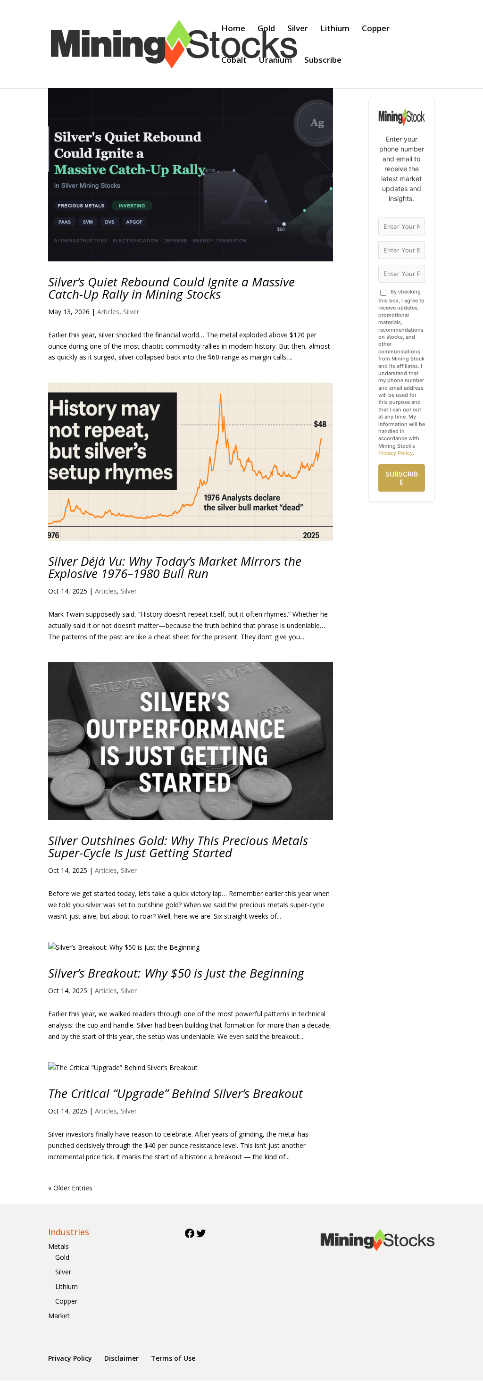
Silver (297, 29)
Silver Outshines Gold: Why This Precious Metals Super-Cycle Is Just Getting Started (178, 846)
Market (59, 1315)
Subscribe (322, 61)
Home (233, 29)
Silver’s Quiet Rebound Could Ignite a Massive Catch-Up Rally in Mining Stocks (171, 287)
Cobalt (234, 61)
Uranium (275, 61)
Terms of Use (173, 1358)
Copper (376, 29)
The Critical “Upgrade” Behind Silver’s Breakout (175, 1093)
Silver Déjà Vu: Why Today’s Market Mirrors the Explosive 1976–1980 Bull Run (174, 567)
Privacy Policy (395, 453)
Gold (266, 29)
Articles (108, 311)
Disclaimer (121, 1358)
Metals (58, 1246)
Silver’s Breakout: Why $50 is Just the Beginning (176, 972)
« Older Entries (70, 1187)
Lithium (335, 29)
